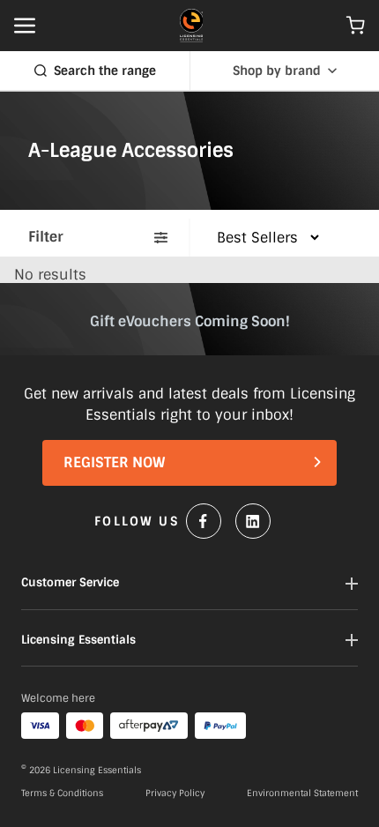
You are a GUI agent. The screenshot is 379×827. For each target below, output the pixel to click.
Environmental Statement (302, 793)
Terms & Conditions (62, 793)
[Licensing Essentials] (192, 25)
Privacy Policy (174, 793)
